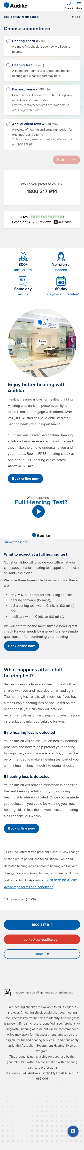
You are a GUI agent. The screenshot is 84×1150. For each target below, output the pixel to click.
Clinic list (42, 954)
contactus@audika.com (42, 939)
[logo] (15, 5)
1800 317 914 (42, 191)
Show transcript (16, 542)
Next (60, 159)
